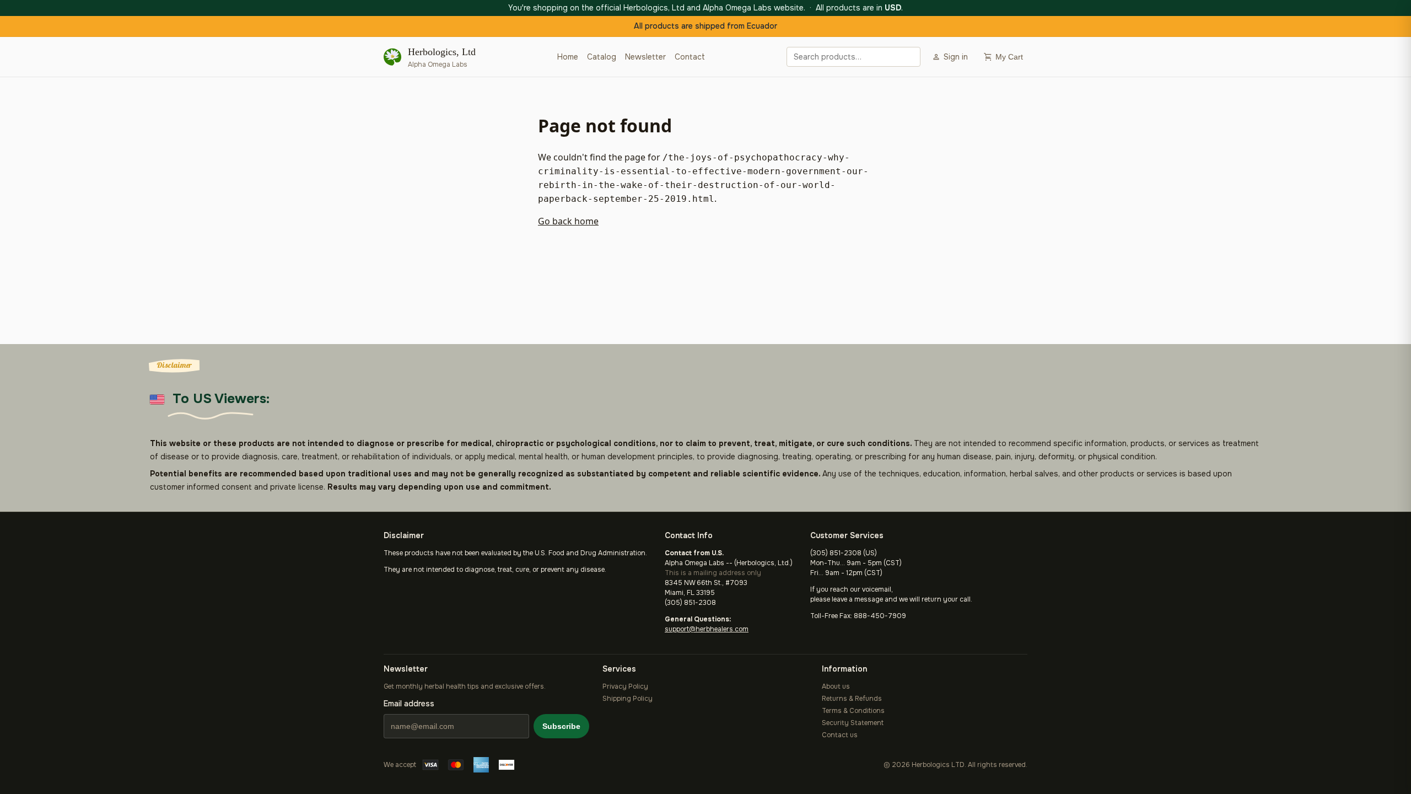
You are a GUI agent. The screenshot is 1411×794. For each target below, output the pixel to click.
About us (836, 686)
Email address (409, 704)
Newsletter (645, 57)
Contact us (840, 735)
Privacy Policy (625, 686)
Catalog (601, 57)
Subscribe (561, 726)
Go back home (568, 221)
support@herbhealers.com (706, 629)
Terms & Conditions (853, 710)
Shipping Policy (627, 698)
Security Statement (853, 722)
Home (567, 57)
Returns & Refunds (852, 698)
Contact (690, 57)
